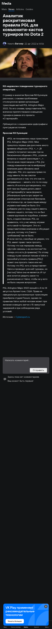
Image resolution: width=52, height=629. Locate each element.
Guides (29, 9)
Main (4, 9)
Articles (20, 9)
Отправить (38, 370)
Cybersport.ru (23, 316)
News (11, 9)
